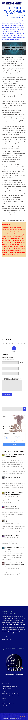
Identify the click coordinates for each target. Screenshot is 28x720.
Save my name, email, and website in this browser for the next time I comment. (12, 379)
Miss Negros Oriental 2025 (12, 535)
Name (21, 363)
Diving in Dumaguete (6, 691)
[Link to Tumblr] (22, 717)
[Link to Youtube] (25, 717)
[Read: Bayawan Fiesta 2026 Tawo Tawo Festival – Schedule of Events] (3, 493)
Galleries (4, 698)
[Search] (20, 3)
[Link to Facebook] (16, 717)
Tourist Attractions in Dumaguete (9, 683)
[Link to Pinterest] (20, 717)
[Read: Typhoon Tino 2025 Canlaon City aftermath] (3, 520)
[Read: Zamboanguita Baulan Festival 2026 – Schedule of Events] (3, 455)
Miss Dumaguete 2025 (11, 506)
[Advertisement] (14, 316)
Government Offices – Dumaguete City (10, 696)
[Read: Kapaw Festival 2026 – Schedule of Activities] (3, 477)
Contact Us (4, 705)
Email (21, 368)
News (3, 700)
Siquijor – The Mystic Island (8, 703)
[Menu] (24, 3)
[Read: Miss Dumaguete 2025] (3, 507)
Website (22, 373)
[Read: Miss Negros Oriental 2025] (3, 536)
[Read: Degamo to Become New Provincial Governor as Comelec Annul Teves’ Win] (3, 563)
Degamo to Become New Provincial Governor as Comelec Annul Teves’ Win (14, 564)
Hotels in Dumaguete (7, 688)
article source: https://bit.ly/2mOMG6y (14, 220)
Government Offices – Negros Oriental (10, 693)
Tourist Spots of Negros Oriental (9, 686)
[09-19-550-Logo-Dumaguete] (11, 3)
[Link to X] (18, 717)
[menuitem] (20, 3)
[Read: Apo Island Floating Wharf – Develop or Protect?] (3, 548)
